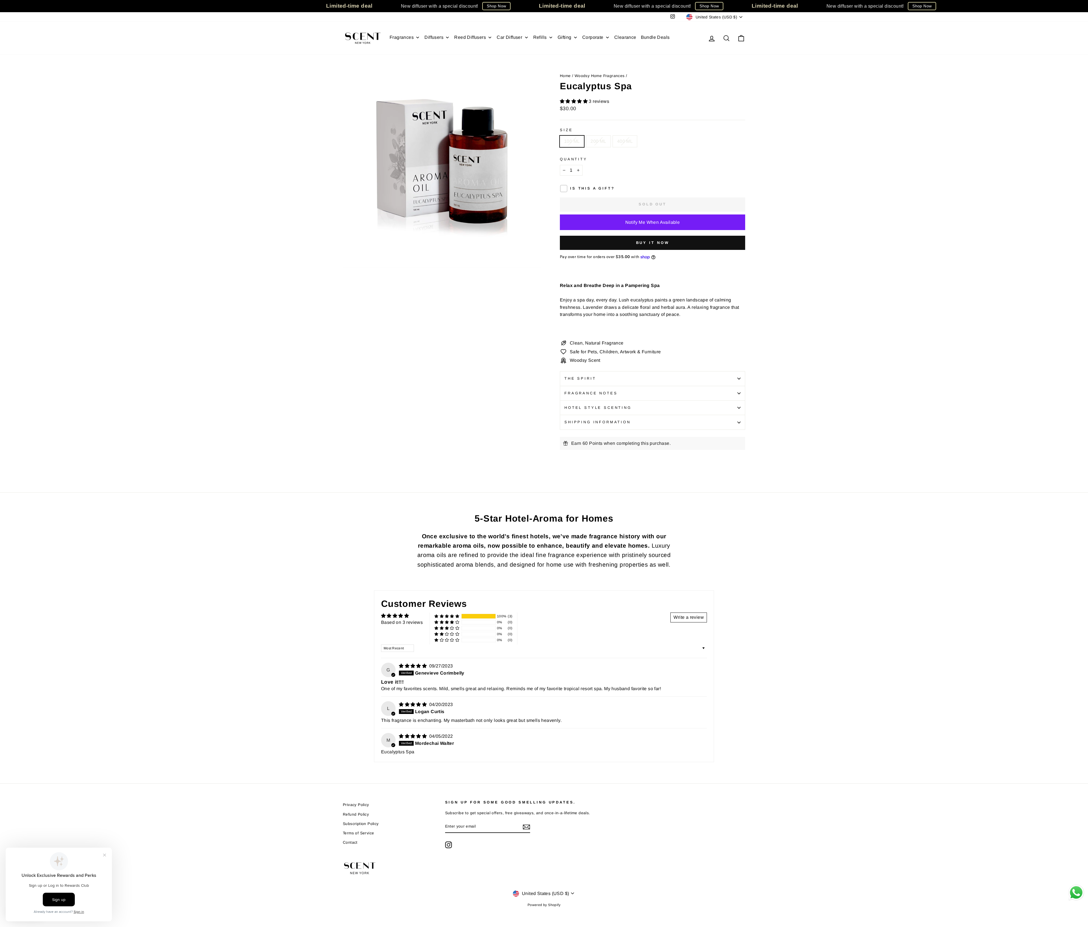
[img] (413, 666)
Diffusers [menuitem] (433, 37)
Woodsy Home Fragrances (600, 76)
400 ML (625, 141)
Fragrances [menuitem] (402, 37)
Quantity (573, 159)
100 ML (572, 141)
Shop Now (496, 6)
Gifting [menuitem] (564, 37)
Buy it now (652, 243)
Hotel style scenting (598, 407)
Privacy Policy (356, 805)
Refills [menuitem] (540, 37)
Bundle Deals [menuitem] (655, 37)
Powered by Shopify (544, 905)
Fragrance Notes (591, 393)
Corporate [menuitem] (593, 37)
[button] (574, 101)
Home (565, 76)
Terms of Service (358, 833)
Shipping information (597, 422)
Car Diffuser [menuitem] (509, 37)
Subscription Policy (361, 824)
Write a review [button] (688, 617)
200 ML (598, 141)
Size (566, 130)
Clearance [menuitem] (625, 37)
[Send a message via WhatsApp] (1076, 893)
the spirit (580, 378)
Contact (350, 842)
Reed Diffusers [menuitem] (470, 37)
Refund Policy (356, 814)
